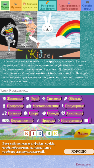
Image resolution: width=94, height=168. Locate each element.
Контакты (83, 164)
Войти (83, 133)
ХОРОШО (78, 151)
